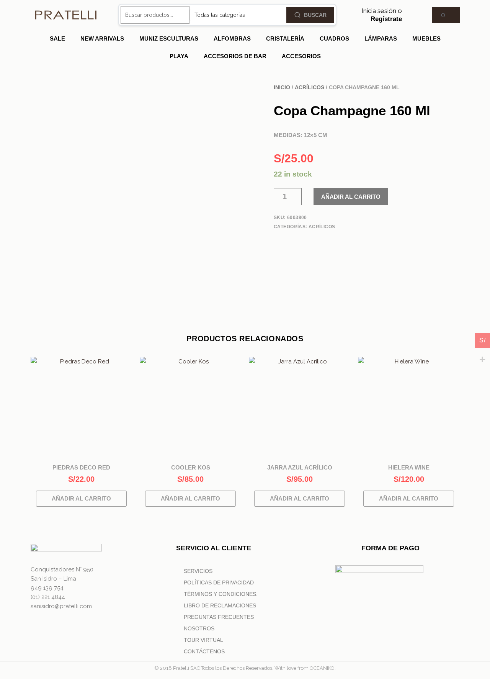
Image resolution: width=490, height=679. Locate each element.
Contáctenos (204, 651)
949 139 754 (47, 587)
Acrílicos (309, 87)
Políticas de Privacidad (219, 582)
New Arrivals (102, 38)
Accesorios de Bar (235, 56)
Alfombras (232, 38)
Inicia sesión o (381, 14)
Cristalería (285, 38)
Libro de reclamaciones (220, 605)
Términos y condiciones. (221, 594)
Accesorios (301, 56)
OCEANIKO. (323, 668)
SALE (57, 38)
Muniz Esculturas (168, 38)
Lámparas (380, 38)
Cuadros (334, 38)
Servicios (198, 571)
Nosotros (199, 628)
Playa (179, 56)
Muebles (426, 38)
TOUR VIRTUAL (203, 640)
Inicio (282, 87)
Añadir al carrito (351, 196)
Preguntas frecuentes (219, 617)
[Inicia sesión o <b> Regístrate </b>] (411, 15)
